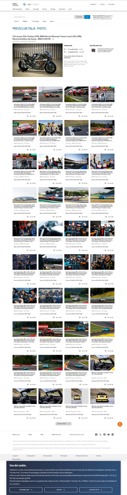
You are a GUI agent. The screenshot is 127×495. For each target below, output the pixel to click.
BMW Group (16, 434)
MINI (41, 434)
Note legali (64, 456)
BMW (30, 434)
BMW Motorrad (56, 434)
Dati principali (48, 456)
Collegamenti (31, 456)
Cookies (98, 456)
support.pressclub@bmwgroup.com (102, 19)
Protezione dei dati (81, 456)
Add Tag (79, 17)
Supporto (15, 456)
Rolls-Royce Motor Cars (77, 434)
